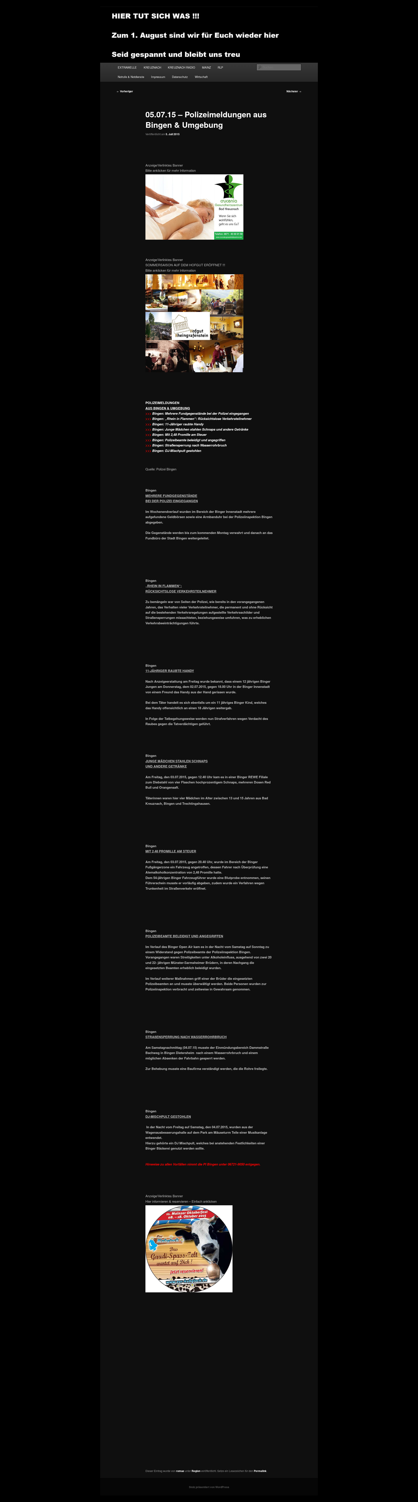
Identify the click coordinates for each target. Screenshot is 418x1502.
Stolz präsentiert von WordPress (209, 1487)
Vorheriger (125, 91)
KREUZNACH (152, 67)
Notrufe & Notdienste (131, 77)
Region (196, 1471)
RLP (220, 67)
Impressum (158, 77)
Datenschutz (180, 77)
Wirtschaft (201, 77)
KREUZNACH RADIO (181, 67)
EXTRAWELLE (127, 67)
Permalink (260, 1471)
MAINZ (206, 67)
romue (180, 1471)
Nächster (294, 91)
